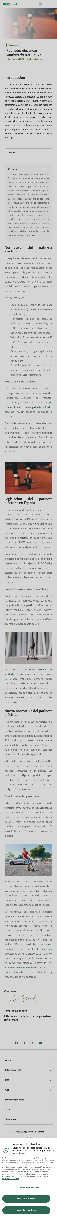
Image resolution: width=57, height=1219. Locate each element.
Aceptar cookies (26, 1210)
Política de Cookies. (10, 1179)
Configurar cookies (28, 1188)
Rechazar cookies (26, 1198)
